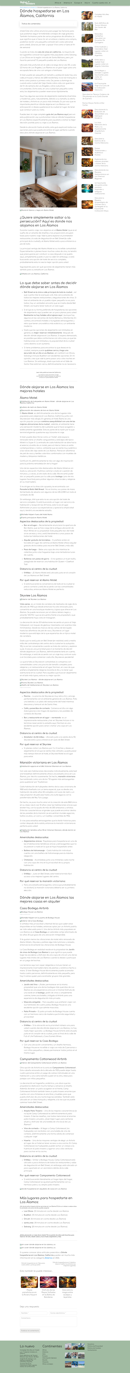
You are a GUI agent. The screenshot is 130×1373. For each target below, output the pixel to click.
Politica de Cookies (94, 1348)
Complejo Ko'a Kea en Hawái (29, 1350)
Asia (86, 3)
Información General (49, 1358)
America (67, 3)
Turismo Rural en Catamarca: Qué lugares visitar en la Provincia (28, 1365)
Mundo (44, 1360)
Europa (77, 3)
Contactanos (92, 1350)
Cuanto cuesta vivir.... (100, 3)
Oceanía (45, 1362)
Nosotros (91, 1344)
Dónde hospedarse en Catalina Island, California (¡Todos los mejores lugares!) (64, 1264)
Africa (57, 3)
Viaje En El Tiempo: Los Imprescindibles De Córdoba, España (28, 1360)
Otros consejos (47, 1364)
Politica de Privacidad (95, 1346)
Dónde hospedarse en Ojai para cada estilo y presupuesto (33, 1264)
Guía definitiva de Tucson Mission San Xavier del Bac (29, 1356)
